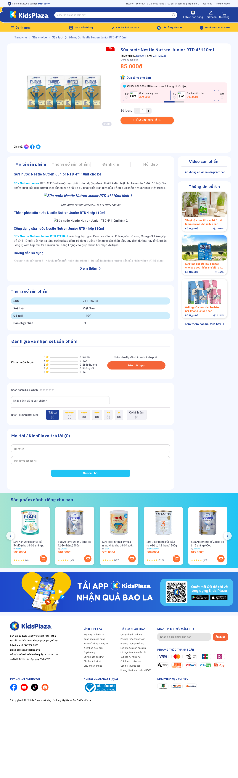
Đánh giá (110, 164)
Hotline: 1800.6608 (136, 3)
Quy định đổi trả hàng (131, 634)
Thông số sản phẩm (71, 164)
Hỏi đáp (150, 164)
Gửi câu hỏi (90, 473)
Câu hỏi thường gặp (130, 666)
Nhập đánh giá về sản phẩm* (30, 400)
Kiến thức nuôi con (93, 648)
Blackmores (153, 549)
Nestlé (140, 55)
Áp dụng (221, 636)
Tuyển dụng (89, 652)
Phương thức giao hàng (132, 643)
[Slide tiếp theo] (227, 536)
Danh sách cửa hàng (94, 639)
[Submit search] (174, 15)
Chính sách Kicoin (93, 661)
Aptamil (63, 549)
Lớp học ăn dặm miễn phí (133, 652)
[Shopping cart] (224, 14)
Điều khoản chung (93, 666)
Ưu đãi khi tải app (176, 3)
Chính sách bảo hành (131, 661)
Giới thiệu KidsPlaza (94, 634)
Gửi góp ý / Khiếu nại (130, 657)
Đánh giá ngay (136, 365)
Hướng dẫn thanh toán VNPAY (135, 670)
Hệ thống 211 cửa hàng (200, 3)
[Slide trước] (10, 536)
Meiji (106, 549)
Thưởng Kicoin (223, 3)
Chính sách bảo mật (94, 657)
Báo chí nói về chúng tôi (96, 643)
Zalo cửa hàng (156, 3)
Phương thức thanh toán (132, 639)
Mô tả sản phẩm (30, 164)
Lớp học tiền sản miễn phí (133, 648)
